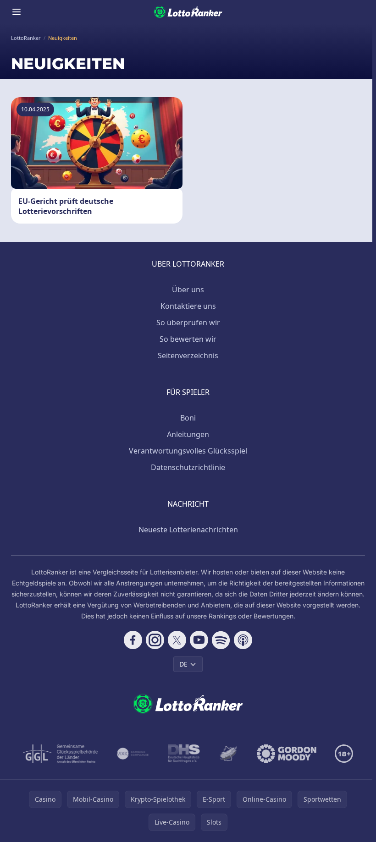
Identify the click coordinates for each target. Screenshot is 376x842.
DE (183, 664)
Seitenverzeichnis (188, 355)
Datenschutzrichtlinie (188, 467)
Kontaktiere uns (188, 306)
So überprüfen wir (188, 322)
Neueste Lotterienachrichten (188, 530)
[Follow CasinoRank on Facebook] (133, 640)
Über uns (188, 289)
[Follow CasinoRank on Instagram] (155, 640)
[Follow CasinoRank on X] (177, 640)
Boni (188, 418)
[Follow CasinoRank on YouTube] (199, 640)
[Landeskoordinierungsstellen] (228, 753)
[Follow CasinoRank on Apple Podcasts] (243, 640)
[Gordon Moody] (286, 753)
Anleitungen (188, 434)
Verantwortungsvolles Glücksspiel (188, 451)
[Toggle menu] (16, 12)
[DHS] (184, 753)
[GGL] (60, 753)
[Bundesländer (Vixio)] (133, 753)
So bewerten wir (188, 339)
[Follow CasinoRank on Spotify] (221, 640)
